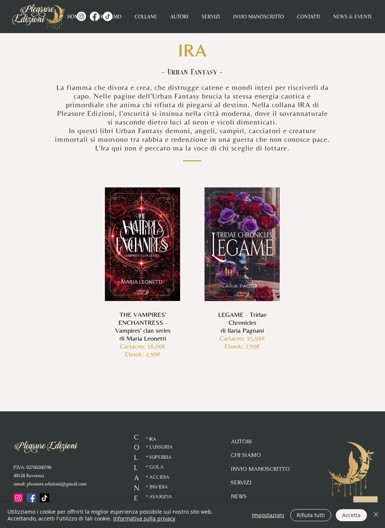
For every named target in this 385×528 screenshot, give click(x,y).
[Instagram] (18, 498)
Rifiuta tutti (311, 515)
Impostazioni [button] (268, 515)
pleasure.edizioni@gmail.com (56, 484)
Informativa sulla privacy (144, 518)
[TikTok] (44, 498)
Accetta (351, 515)
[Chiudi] (375, 515)
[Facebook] (31, 498)
